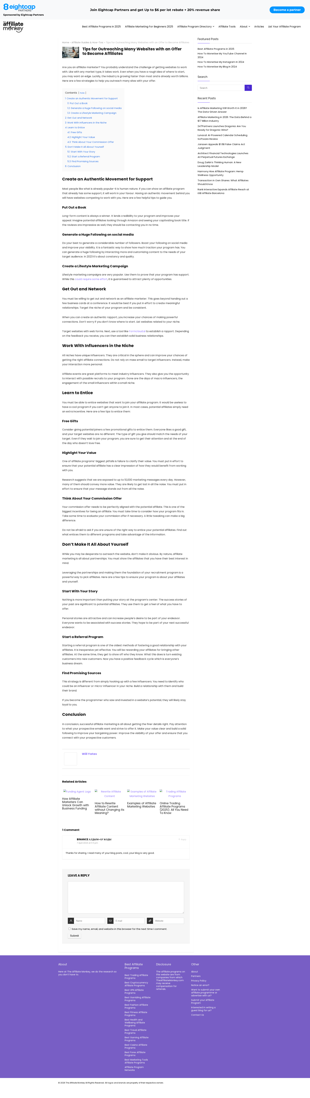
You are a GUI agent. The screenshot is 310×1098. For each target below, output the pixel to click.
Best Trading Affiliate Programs (136, 977)
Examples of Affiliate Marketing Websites (141, 804)
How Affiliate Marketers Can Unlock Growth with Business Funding (75, 803)
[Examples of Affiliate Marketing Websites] (142, 791)
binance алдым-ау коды (94, 839)
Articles (259, 26)
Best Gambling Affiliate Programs (137, 999)
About (244, 26)
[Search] (248, 88)
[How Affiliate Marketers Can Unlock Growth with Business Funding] (77, 791)
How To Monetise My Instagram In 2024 (221, 62)
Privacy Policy (198, 980)
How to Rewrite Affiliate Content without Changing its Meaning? (109, 808)
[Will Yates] (70, 754)
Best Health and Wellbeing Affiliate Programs (135, 1022)
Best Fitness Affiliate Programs (136, 1014)
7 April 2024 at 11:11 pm (87, 843)
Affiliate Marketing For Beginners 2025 (149, 26)
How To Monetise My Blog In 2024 (217, 66)
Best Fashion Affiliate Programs (136, 1006)
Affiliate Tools (227, 26)
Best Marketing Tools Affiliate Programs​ (136, 1061)
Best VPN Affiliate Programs (134, 991)
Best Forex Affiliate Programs (135, 1054)
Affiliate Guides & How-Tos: (87, 42)
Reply (183, 839)
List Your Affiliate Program (284, 26)
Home (65, 42)
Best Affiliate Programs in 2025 (101, 26)
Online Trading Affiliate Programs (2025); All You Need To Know (174, 808)
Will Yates (89, 754)
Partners (196, 976)
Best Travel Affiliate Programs (135, 1031)
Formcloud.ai (137, 331)
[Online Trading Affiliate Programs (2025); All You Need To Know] (175, 791)
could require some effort (91, 279)
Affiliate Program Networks (134, 1069)
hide (82, 93)
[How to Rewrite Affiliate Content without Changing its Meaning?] (110, 791)
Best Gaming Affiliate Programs (137, 1039)
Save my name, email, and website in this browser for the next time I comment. (119, 929)
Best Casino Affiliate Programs (136, 1046)
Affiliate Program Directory (194, 26)
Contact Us (197, 1014)
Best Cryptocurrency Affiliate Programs (136, 984)
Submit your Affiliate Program (202, 1001)
